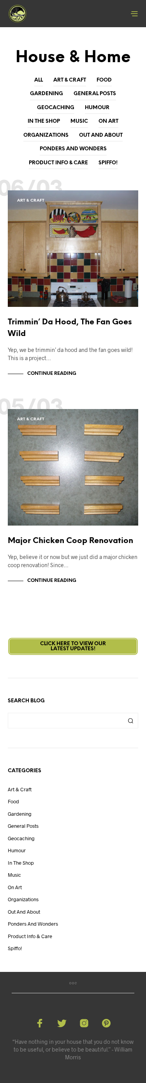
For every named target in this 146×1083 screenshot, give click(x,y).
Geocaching (55, 107)
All (38, 80)
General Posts (95, 93)
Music (79, 121)
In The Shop (44, 121)
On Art (108, 121)
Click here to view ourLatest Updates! (73, 646)
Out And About (101, 135)
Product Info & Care (58, 162)
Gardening (46, 93)
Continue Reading (51, 373)
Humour (97, 107)
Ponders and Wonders (73, 148)
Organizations (46, 135)
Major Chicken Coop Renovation (70, 541)
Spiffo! (108, 162)
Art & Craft (69, 80)
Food (104, 80)
